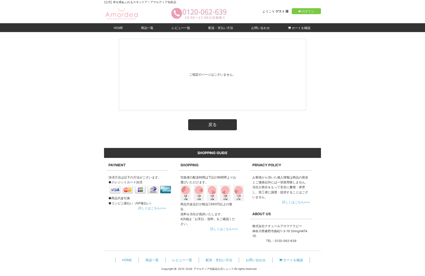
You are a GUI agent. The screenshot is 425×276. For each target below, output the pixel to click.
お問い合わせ (260, 28)
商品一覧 (147, 28)
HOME (118, 28)
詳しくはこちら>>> (152, 208)
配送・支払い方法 (220, 28)
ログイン (307, 11)
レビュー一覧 (181, 28)
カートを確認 (300, 28)
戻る (212, 124)
